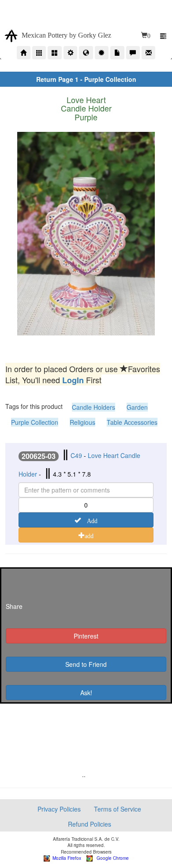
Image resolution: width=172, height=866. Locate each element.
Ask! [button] (86, 692)
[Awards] (101, 52)
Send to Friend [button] (86, 664)
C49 (76, 455)
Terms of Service (117, 808)
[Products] (39, 52)
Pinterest (86, 635)
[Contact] (148, 52)
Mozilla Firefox (65, 858)
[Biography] (70, 52)
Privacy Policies (59, 808)
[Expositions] (86, 52)
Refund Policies (89, 824)
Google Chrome (111, 858)
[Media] (117, 52)
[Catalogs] (54, 52)
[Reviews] (133, 52)
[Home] (23, 52)
